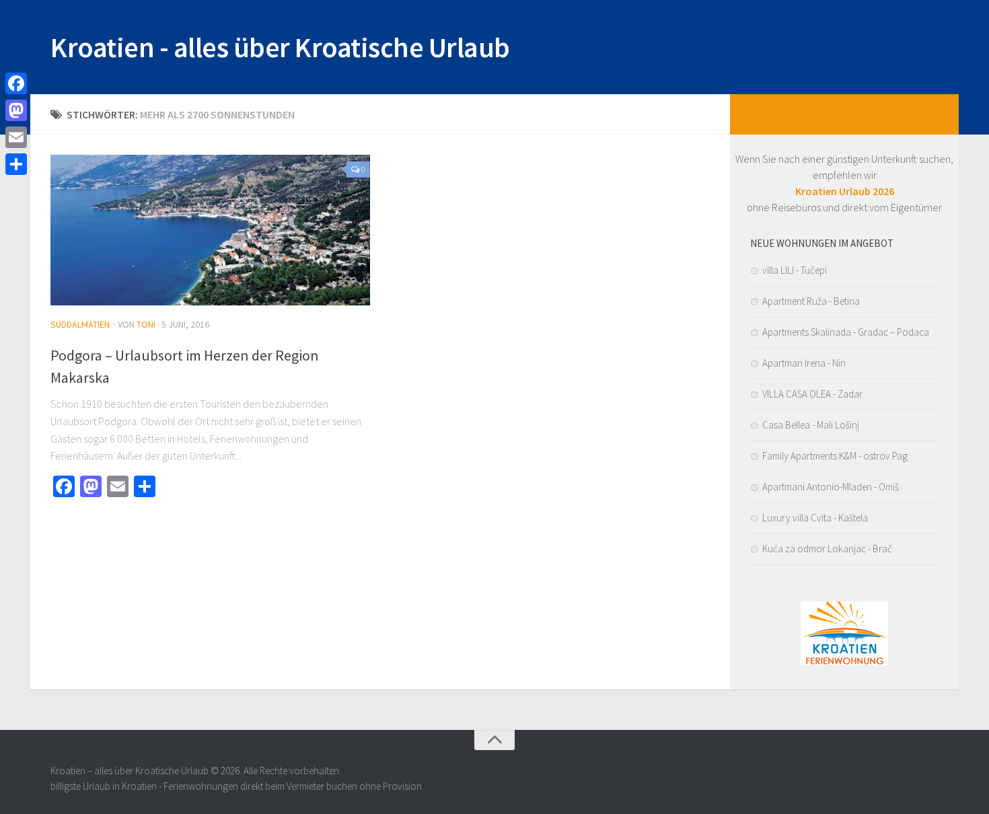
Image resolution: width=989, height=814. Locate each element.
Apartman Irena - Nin (804, 363)
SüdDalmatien (80, 324)
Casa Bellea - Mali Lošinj (810, 424)
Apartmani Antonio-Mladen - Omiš (830, 486)
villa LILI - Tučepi (794, 270)
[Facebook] (16, 83)
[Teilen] (16, 164)
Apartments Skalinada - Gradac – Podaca (845, 332)
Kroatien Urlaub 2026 (844, 191)
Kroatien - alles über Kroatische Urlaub (280, 47)
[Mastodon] (16, 110)
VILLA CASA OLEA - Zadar (812, 393)
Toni (146, 324)
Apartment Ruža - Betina (811, 301)
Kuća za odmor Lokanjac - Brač (827, 548)
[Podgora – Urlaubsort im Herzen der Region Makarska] (210, 230)
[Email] (16, 137)
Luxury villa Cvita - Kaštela (815, 517)
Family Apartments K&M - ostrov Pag (835, 455)
